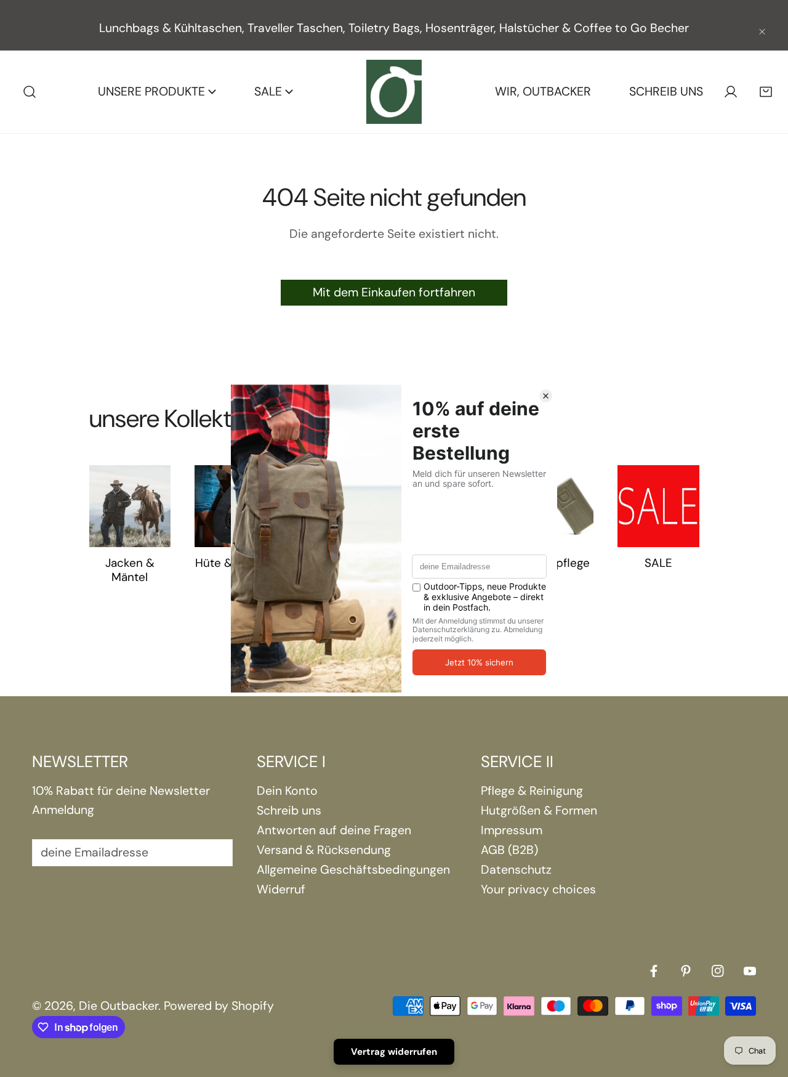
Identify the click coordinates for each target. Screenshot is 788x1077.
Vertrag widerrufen (394, 1052)
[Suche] (29, 92)
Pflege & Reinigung (532, 791)
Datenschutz (516, 869)
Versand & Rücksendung (324, 850)
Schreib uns (289, 810)
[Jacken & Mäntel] (130, 506)
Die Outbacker (118, 1006)
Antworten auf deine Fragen (334, 830)
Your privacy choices (538, 889)
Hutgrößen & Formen (539, 810)
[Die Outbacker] (394, 92)
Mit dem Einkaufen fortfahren (394, 292)
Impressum (511, 830)
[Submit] (213, 852)
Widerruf (281, 889)
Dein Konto (287, 791)
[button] (765, 92)
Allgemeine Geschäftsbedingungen (353, 869)
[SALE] (658, 506)
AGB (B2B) (509, 850)
